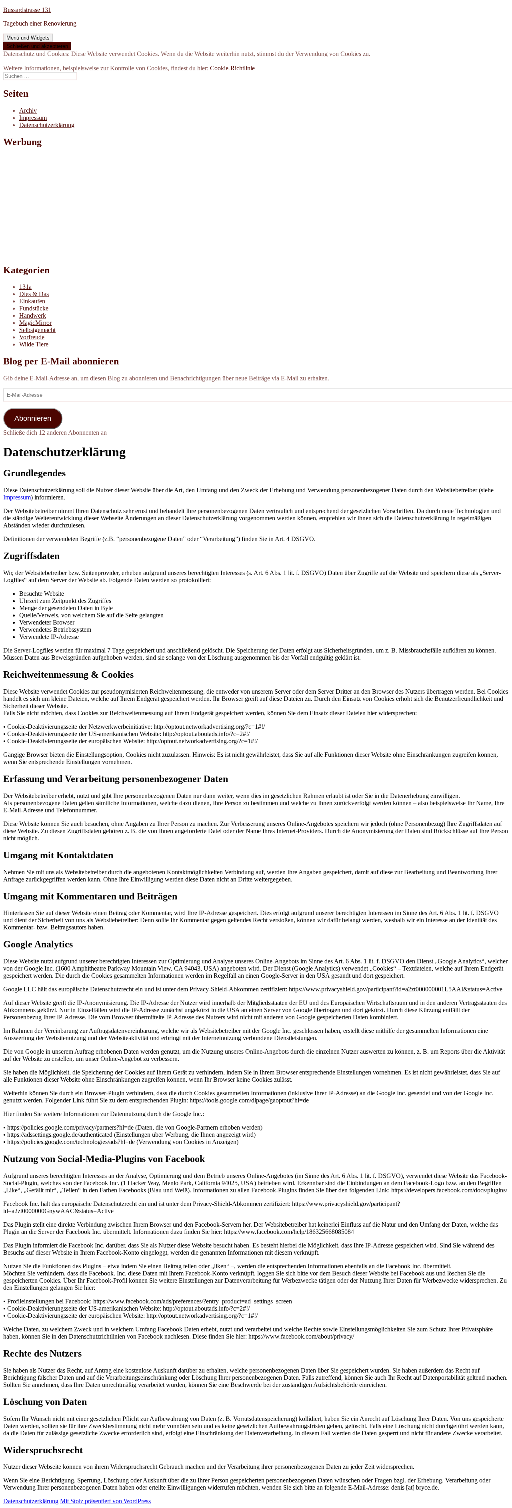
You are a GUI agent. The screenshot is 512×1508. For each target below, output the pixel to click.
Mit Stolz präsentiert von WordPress (105, 1501)
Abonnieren (32, 418)
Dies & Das (34, 293)
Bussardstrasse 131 (27, 9)
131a (25, 286)
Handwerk (32, 315)
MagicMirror (35, 322)
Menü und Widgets (28, 38)
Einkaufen (32, 301)
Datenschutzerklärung (46, 124)
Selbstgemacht (37, 329)
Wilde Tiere (33, 344)
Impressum (33, 117)
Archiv (28, 110)
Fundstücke (33, 308)
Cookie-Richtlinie (232, 68)
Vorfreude (31, 337)
